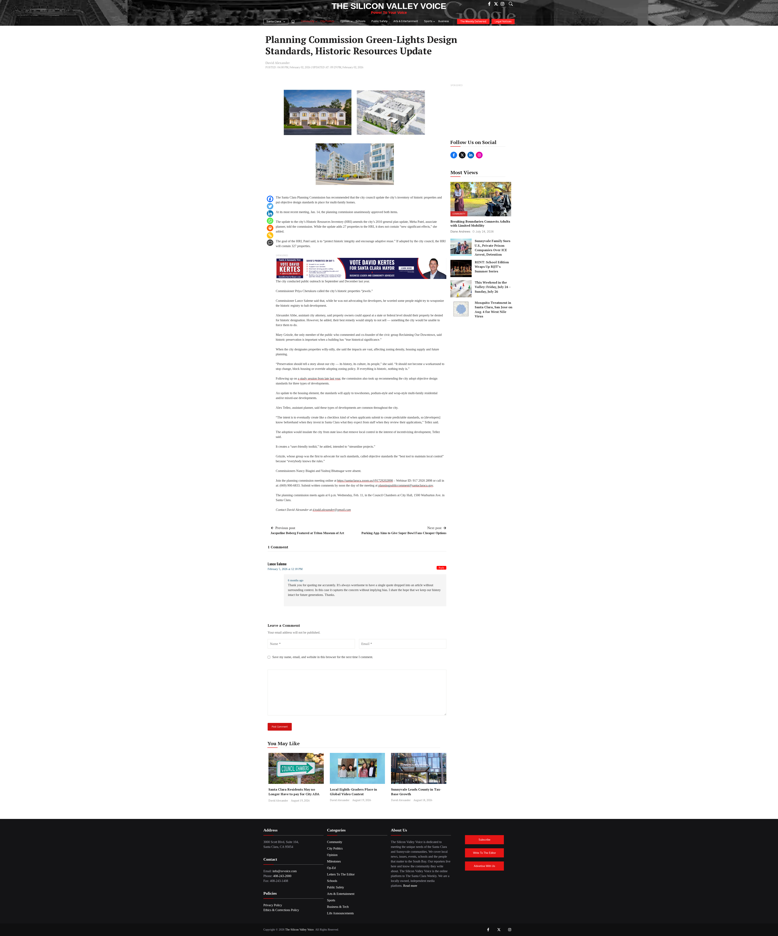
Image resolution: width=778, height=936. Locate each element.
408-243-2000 (282, 876)
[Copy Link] (270, 235)
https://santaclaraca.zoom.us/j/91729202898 (365, 480)
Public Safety (379, 21)
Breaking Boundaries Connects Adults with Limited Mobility (480, 223)
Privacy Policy (272, 905)
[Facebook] (270, 199)
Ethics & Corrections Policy (281, 910)
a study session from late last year (319, 378)
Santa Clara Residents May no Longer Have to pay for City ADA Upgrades (294, 794)
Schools (360, 21)
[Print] (270, 228)
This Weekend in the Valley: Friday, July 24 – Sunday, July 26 (493, 287)
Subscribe (484, 839)
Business (443, 21)
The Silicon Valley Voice (389, 6)
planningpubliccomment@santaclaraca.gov (405, 485)
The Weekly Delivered (473, 21)
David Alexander (277, 63)
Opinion (344, 21)
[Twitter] (270, 206)
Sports (428, 21)
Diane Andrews (460, 231)
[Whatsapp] (270, 221)
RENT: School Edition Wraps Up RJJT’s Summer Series (492, 266)
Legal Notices (503, 21)
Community (307, 21)
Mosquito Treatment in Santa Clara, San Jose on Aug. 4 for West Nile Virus (493, 309)
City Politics (327, 21)
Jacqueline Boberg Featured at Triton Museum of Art (307, 533)
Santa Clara (273, 21)
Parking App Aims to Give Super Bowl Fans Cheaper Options (403, 533)
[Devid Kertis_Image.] (361, 268)
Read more (410, 885)
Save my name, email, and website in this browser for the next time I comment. (322, 657)
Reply (441, 567)
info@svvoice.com (285, 871)
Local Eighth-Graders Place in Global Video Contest (353, 791)
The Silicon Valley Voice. (299, 929)
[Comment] (270, 242)
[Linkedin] (270, 213)
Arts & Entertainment (405, 21)
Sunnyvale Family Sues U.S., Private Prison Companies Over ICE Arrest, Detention (492, 248)
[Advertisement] (481, 113)
